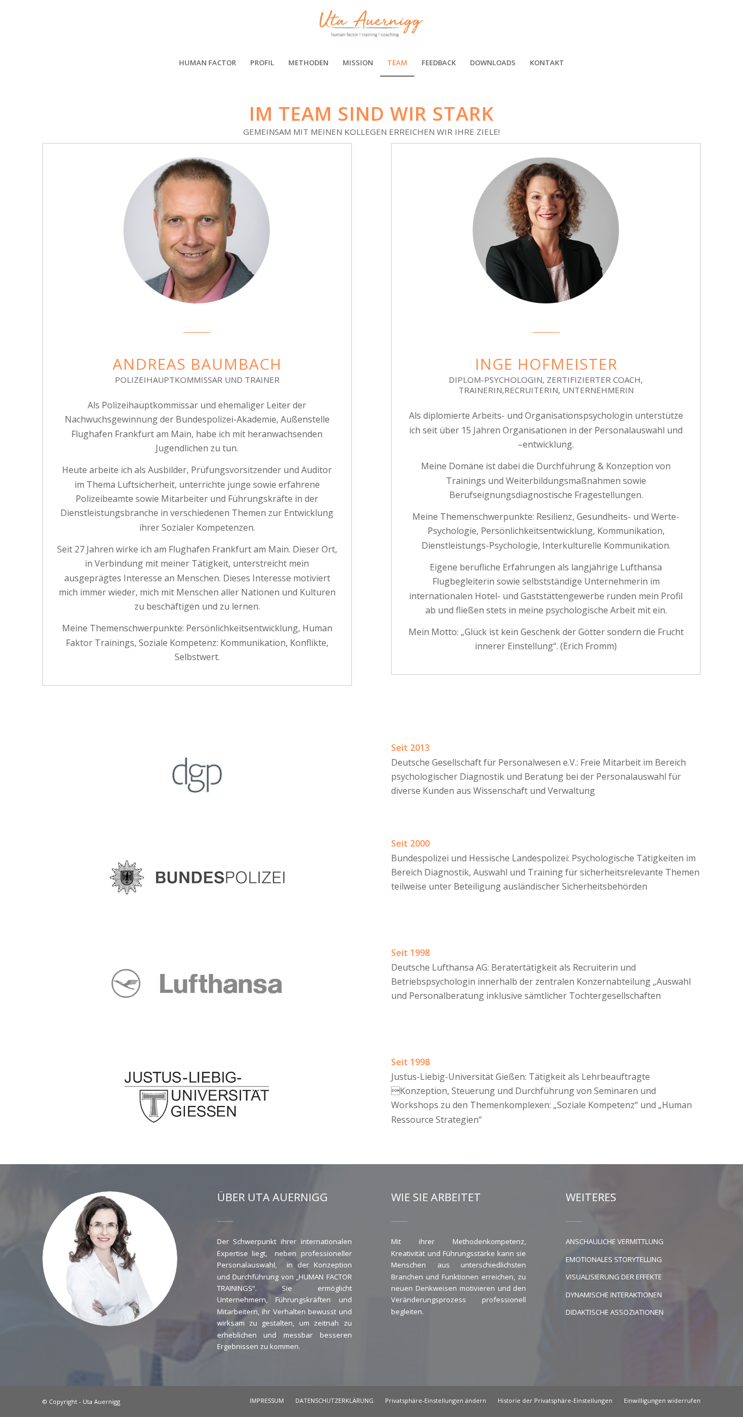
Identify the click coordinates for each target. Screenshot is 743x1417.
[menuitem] (207, 62)
